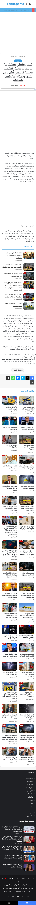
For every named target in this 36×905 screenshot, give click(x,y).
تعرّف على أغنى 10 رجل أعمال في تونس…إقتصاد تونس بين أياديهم (12, 847)
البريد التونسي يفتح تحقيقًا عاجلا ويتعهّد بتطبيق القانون (28, 409)
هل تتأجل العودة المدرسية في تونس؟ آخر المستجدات (27, 694)
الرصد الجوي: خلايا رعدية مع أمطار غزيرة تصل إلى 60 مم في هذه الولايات (27, 737)
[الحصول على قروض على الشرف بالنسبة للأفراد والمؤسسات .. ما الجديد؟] (26, 544)
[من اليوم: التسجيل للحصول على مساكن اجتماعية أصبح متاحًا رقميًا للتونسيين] (29, 839)
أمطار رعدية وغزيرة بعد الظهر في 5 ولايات (27, 487)
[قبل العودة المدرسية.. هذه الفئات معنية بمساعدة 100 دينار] (9, 607)
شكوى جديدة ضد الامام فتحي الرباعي (10, 467)
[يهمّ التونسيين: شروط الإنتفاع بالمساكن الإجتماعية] (26, 666)
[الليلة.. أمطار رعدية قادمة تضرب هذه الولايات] (9, 666)
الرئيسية (21, 56)
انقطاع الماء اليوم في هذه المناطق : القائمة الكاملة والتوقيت (14, 255)
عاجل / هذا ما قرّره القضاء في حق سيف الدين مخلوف (9, 488)
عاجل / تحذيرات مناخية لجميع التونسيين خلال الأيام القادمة (13, 295)
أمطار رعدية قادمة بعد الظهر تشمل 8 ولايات (13, 304)
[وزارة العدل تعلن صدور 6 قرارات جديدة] (9, 421)
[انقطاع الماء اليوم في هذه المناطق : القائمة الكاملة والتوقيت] (28, 255)
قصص (31, 809)
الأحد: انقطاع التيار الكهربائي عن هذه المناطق (29, 447)
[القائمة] (33, 4)
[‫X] (28, 378)
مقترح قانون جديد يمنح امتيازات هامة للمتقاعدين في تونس (26, 759)
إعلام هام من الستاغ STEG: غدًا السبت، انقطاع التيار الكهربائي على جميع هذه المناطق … (9, 738)
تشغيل (31, 800)
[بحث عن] (30, 4)
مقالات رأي (30, 816)
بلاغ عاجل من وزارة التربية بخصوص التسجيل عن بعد (27, 527)
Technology (29, 781)
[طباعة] (32, 382)
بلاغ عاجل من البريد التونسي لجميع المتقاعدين (11, 409)
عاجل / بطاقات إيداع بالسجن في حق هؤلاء (27, 574)
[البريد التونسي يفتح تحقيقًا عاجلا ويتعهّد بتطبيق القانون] (26, 400)
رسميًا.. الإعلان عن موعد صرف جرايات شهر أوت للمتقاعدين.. (10, 508)
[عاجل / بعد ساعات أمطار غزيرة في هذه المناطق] (28, 276)
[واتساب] (13, 378)
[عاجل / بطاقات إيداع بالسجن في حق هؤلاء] (26, 566)
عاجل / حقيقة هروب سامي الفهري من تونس (10, 655)
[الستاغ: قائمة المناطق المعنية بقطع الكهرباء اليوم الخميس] (26, 500)
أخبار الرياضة (29, 784)
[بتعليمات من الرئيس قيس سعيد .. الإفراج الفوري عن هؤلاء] (9, 708)
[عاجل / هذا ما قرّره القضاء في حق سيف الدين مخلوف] (9, 479)
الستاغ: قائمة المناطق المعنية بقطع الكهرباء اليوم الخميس (27, 508)
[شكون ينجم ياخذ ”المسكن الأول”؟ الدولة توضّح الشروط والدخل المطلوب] (26, 607)
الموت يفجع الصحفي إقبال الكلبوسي (10, 637)
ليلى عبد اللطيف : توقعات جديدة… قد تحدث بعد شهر (12, 865)
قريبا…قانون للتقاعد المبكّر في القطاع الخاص (10, 758)
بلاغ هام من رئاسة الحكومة (11, 446)
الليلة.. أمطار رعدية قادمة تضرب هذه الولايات (9, 673)
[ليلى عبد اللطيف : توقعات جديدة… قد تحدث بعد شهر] (29, 867)
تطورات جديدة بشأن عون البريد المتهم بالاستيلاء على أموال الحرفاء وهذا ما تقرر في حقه (13, 285)
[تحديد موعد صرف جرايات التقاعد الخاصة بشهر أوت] (26, 647)
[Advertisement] (18, 32)
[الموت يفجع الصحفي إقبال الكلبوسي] (9, 629)
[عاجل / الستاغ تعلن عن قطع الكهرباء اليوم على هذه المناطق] (28, 267)
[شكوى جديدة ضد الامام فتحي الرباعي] (9, 459)
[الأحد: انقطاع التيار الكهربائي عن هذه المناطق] (26, 439)
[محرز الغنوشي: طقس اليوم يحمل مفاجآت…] (26, 421)
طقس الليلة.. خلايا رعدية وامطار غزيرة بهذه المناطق (27, 717)
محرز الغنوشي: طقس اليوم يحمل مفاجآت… (27, 428)
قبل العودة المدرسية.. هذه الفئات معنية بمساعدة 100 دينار (10, 615)
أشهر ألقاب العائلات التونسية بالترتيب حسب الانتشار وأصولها (13, 856)
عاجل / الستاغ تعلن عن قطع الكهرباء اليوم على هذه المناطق (12, 265)
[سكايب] (23, 378)
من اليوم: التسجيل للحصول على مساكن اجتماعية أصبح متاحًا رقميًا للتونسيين (12, 838)
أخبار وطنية (14, 56)
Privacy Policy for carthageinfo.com (15, 891)
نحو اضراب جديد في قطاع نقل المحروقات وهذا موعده (26, 468)
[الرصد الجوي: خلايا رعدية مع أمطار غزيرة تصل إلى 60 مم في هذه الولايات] (26, 728)
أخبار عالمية (29, 791)
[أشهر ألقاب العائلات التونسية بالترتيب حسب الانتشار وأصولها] (29, 858)
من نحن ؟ (29, 891)
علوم (31, 806)
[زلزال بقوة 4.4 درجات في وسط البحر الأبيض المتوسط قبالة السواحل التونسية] (9, 544)
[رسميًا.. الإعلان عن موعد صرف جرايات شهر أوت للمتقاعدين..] (9, 500)
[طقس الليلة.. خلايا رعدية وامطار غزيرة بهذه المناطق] (26, 708)
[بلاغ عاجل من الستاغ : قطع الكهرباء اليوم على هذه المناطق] (26, 587)
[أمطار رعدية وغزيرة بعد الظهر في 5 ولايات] (26, 479)
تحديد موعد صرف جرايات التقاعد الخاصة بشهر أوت (27, 655)
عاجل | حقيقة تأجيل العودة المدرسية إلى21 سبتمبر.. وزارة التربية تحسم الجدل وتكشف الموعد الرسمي (10, 530)
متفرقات (30, 813)
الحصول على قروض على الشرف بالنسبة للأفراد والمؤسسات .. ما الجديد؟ (27, 553)
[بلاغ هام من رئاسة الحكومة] (9, 439)
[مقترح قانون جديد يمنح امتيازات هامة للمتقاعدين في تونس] (26, 751)
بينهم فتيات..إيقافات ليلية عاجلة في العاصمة (26, 637)
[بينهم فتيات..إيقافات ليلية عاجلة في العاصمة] (26, 629)
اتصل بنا (5, 888)
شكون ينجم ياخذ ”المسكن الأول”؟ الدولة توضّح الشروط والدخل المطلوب (27, 616)
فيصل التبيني (17, 370)
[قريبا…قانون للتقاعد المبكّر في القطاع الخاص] (9, 751)
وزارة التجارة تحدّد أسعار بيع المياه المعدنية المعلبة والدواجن (10, 575)
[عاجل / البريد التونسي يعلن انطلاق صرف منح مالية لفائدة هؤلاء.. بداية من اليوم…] (9, 686)
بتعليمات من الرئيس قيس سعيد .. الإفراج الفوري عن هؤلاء (9, 717)
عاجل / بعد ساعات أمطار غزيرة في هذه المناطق (17, 10)
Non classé (29, 778)
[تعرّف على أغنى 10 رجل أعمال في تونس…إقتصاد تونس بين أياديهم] (29, 849)
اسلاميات (30, 797)
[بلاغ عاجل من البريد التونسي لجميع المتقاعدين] (9, 400)
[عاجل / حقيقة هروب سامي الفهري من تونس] (9, 647)
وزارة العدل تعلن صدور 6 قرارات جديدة (10, 428)
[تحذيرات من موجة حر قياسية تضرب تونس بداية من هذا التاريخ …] (9, 587)
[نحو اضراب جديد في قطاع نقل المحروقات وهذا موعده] (26, 459)
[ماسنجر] (18, 378)
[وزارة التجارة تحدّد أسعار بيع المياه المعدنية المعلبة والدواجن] (9, 566)
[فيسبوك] (32, 378)
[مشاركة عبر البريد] (8, 378)
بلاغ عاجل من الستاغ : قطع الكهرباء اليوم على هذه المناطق (27, 595)
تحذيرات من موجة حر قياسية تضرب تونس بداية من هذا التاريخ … (9, 595)
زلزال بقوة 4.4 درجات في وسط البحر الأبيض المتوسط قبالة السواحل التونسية (9, 554)
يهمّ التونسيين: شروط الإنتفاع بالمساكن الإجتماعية (28, 674)
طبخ (32, 803)
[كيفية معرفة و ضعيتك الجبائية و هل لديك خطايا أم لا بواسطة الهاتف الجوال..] (29, 829)
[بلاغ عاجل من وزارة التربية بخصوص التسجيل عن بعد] (26, 520)
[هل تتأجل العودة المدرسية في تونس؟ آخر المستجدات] (26, 686)
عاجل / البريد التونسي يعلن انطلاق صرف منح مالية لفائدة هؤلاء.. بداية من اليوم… (9, 695)
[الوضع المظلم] (27, 4)
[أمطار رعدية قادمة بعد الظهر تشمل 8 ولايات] (28, 306)
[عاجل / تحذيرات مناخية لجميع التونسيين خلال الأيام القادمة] (28, 297)
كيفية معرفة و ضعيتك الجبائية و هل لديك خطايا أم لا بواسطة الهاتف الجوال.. (12, 829)
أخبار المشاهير (29, 787)
